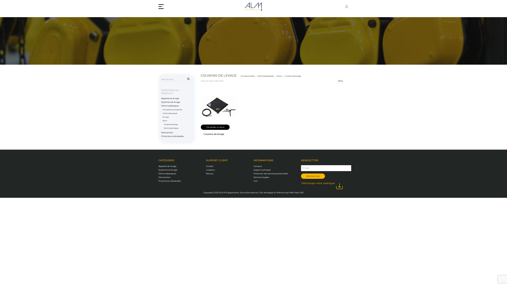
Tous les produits (248, 76)
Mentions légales (261, 177)
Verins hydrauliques (171, 128)
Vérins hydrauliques (265, 76)
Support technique (262, 170)
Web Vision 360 (296, 192)
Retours (209, 173)
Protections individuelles (172, 136)
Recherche (188, 78)
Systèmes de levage (170, 102)
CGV (255, 181)
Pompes (166, 117)
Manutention (167, 132)
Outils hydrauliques (170, 113)
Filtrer (340, 81)
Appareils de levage (170, 98)
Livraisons (210, 170)
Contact (209, 166)
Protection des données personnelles (270, 173)
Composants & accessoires (172, 110)
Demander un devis (215, 127)
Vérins (279, 76)
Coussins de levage (213, 134)
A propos (257, 166)
